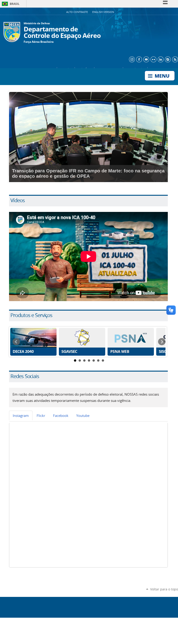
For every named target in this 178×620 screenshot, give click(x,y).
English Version (103, 12)
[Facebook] (138, 59)
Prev (16, 341)
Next (161, 341)
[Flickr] (152, 59)
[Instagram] (131, 59)
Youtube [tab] (82, 415)
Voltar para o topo (164, 589)
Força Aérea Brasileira (39, 41)
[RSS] (174, 59)
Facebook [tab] (60, 415)
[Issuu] (167, 59)
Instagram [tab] (21, 415)
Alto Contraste (77, 12)
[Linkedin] (160, 59)
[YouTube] (145, 59)
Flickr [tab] (41, 415)
